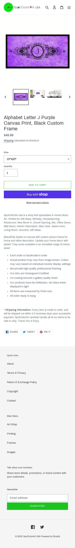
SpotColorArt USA (31, 536)
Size (6, 152)
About (10, 363)
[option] (21, 97)
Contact (11, 400)
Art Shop (12, 424)
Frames (11, 442)
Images (11, 452)
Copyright (12, 391)
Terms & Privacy (16, 372)
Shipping (8, 140)
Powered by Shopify (50, 536)
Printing (11, 433)
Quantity (8, 166)
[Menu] (69, 7)
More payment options (37, 202)
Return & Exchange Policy (22, 382)
